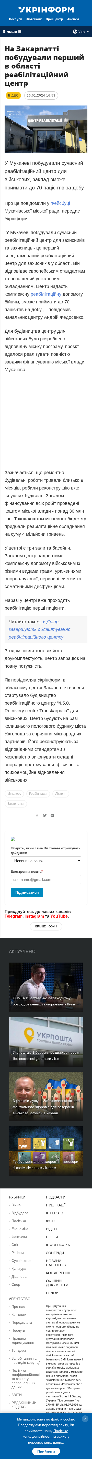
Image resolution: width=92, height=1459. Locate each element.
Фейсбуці (60, 203)
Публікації (55, 1205)
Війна (16, 1205)
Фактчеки (19, 1237)
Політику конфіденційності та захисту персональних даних (46, 1436)
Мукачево (14, 793)
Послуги (15, 19)
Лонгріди (55, 1253)
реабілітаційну (46, 294)
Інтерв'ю (54, 1213)
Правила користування (23, 1340)
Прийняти (46, 1451)
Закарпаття (15, 803)
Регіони (18, 1253)
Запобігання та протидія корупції (26, 1360)
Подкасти (55, 1197)
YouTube (59, 916)
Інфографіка (58, 1245)
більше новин (46, 926)
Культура (19, 1268)
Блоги (52, 1237)
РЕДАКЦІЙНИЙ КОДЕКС (24, 1405)
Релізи (52, 1293)
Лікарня (60, 793)
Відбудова (20, 1213)
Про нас (18, 1306)
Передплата (22, 1322)
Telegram (13, 916)
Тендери (19, 1350)
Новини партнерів (56, 1263)
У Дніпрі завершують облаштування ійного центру (40, 629)
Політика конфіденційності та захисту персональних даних (26, 1378)
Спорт (17, 1284)
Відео (51, 1229)
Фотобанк (34, 19)
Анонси (73, 19)
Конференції (58, 1273)
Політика (19, 1221)
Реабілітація (38, 793)
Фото (51, 1221)
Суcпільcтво (21, 1261)
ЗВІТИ (17, 1395)
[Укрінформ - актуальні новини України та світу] (46, 9)
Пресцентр (54, 19)
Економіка (20, 1229)
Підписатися (27, 892)
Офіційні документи (57, 1283)
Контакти (19, 1314)
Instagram (34, 916)
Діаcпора (19, 1276)
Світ (15, 1245)
